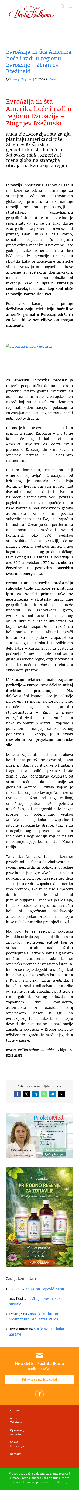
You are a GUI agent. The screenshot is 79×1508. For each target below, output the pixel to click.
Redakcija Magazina (20, 79)
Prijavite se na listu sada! (39, 1379)
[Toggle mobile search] (63, 6)
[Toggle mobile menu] (71, 6)
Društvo (54, 79)
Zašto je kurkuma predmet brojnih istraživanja (33, 1316)
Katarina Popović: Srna (44, 1288)
